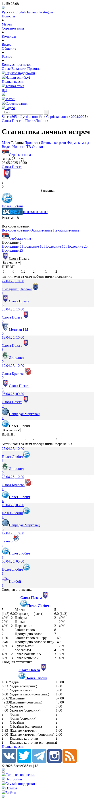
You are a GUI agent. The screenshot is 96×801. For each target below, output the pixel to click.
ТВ (28, 147)
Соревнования (13, 28)
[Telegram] (39, 762)
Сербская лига (57, 117)
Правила (33, 68)
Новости (8, 16)
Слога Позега (12, 167)
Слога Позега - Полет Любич (24, 121)
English (20, 12)
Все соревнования (15, 230)
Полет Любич (12, 206)
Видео (6, 44)
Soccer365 (9, 117)
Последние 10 (32, 246)
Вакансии (18, 68)
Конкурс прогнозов (16, 64)
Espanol (32, 12)
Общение (9, 48)
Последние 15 (54, 246)
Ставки (37, 147)
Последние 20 (77, 246)
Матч (6, 142)
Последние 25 (12, 250)
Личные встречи (53, 142)
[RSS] (70, 762)
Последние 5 (11, 246)
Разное (7, 56)
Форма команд (78, 142)
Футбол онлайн (31, 117)
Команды (9, 36)
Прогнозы (32, 142)
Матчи (7, 24)
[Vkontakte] (9, 762)
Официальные (41, 230)
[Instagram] (54, 762)
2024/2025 (78, 117)
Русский (8, 12)
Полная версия (13, 81)
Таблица (18, 142)
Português (46, 12)
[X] (24, 762)
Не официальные (66, 230)
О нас (6, 68)
